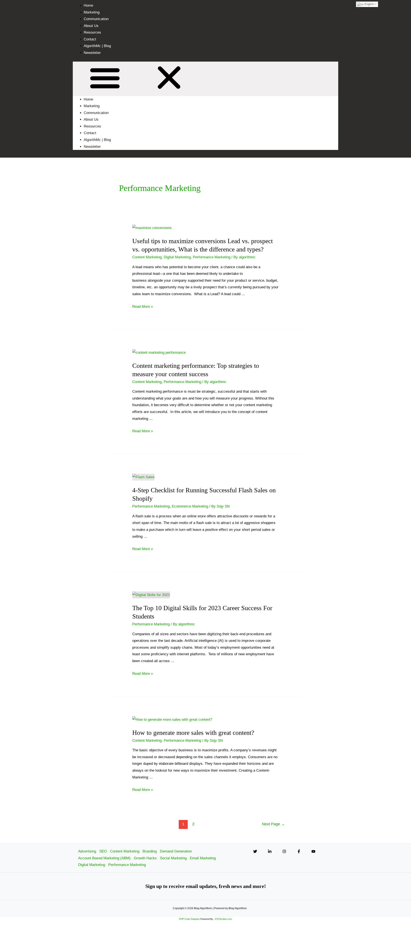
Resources (92, 32)
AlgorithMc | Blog (97, 46)
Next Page (273, 824)
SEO (103, 851)
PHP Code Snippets (189, 919)
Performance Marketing (211, 257)
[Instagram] (284, 851)
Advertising (87, 851)
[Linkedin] (270, 851)
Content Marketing (147, 257)
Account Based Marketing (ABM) (104, 858)
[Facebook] (299, 851)
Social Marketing (173, 858)
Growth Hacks (145, 858)
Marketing (92, 12)
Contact (90, 39)
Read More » (142, 307)
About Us (91, 26)
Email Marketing (203, 858)
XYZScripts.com (223, 919)
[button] (205, 79)
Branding (150, 851)
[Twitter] (255, 851)
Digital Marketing (177, 257)
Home (88, 5)
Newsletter (92, 53)
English (369, 4)
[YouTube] (313, 851)
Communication (96, 19)
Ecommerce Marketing (190, 506)
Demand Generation (176, 851)
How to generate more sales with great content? (193, 732)
